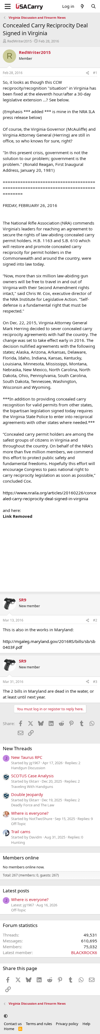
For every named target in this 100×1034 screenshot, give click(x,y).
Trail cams (20, 831)
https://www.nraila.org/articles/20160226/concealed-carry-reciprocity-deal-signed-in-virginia (49, 495)
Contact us (13, 1023)
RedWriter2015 (19, 41)
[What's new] (82, 6)
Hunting (18, 842)
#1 (95, 72)
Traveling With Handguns (32, 786)
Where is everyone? (30, 813)
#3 (95, 681)
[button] (6, 1016)
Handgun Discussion (28, 767)
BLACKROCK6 (84, 952)
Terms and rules (39, 1023)
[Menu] (7, 6)
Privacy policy (67, 1023)
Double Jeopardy (27, 794)
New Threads (17, 748)
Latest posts (16, 890)
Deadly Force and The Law (32, 804)
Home (9, 1028)
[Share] (87, 73)
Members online (21, 857)
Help (86, 1023)
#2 (95, 620)
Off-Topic (18, 823)
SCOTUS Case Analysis (32, 775)
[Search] (93, 6)
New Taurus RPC (26, 757)
